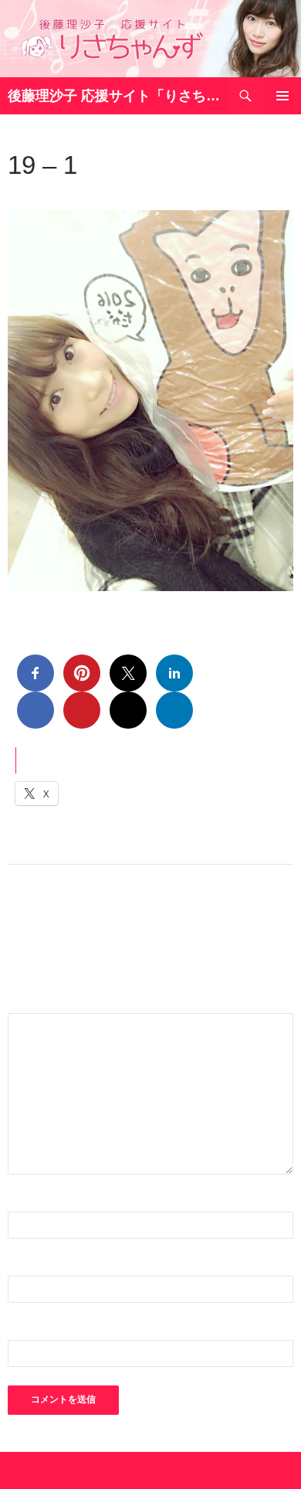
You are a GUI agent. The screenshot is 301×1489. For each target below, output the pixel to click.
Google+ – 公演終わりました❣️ (205, 194)
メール (34, 1266)
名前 (28, 1202)
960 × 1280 (104, 194)
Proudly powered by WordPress (74, 1470)
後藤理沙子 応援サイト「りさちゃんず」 (117, 96)
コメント (40, 1003)
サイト (26, 1330)
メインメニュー (282, 95)
